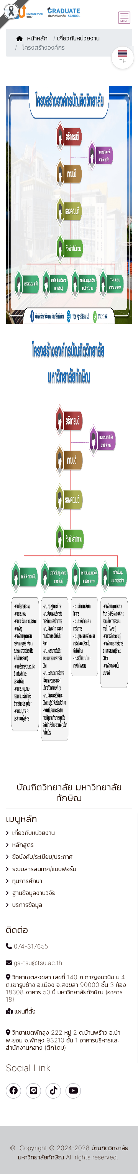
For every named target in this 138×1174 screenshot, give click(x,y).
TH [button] (123, 61)
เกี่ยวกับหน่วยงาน (78, 38)
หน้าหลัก (38, 38)
